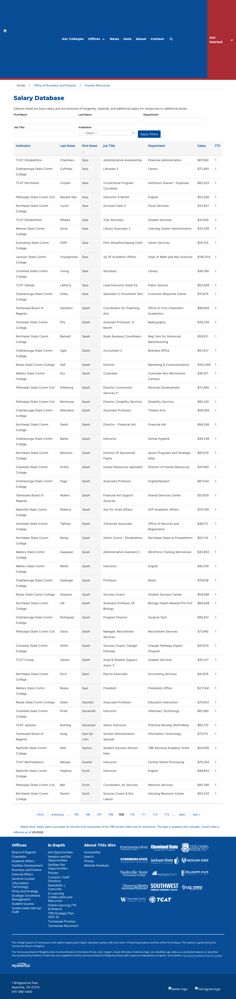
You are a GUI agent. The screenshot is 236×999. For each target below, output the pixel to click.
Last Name (85, 114)
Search (88, 857)
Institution (85, 127)
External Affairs (22, 874)
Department (150, 114)
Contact (157, 39)
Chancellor (19, 857)
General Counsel (23, 879)
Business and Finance (26, 870)
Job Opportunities (60, 852)
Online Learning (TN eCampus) (62, 907)
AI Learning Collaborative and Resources (60, 897)
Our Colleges (73, 39)
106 (87, 814)
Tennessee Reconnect (63, 926)
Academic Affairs (23, 861)
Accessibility (92, 852)
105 (76, 814)
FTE (217, 146)
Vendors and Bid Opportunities (59, 858)
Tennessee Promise (61, 921)
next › (182, 814)
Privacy (89, 861)
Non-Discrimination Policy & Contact (202, 955)
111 (143, 814)
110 (132, 814)
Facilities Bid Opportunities (57, 866)
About (141, 39)
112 (154, 814)
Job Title (19, 127)
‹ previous (57, 814)
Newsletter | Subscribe (57, 887)
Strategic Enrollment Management (26, 897)
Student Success (23, 904)
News (114, 39)
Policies (53, 873)
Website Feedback (96, 865)
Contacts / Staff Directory (58, 879)
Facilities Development (27, 865)
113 (166, 814)
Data (127, 39)
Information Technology (20, 885)
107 (99, 814)
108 (110, 814)
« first (40, 814)
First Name (20, 114)
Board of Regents (24, 852)
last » (196, 814)
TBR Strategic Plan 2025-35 (61, 915)
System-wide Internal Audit (26, 910)
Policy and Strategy (25, 891)
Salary (201, 146)
